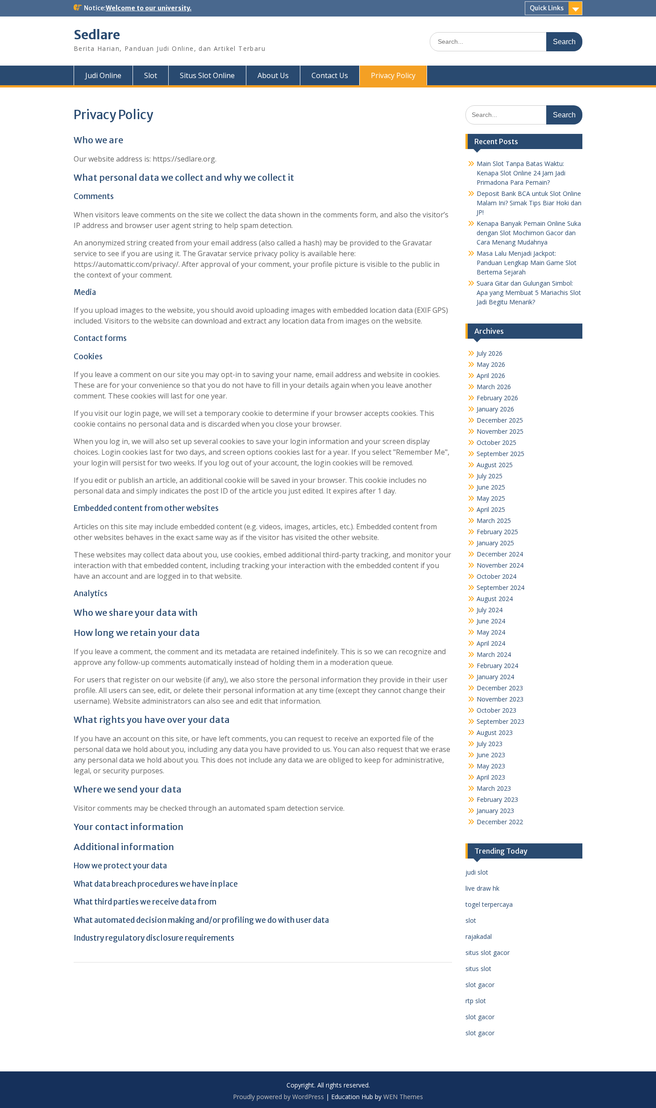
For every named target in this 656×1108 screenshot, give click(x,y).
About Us (273, 75)
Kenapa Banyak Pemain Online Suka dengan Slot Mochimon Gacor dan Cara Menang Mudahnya (529, 232)
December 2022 (500, 822)
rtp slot (475, 1000)
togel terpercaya (489, 904)
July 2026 (489, 353)
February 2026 (497, 398)
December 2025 (500, 420)
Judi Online (103, 75)
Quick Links (547, 8)
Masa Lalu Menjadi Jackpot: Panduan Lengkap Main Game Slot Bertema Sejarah (527, 262)
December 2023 (500, 688)
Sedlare (97, 35)
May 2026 (491, 364)
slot (470, 920)
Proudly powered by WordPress (278, 1096)
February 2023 (497, 799)
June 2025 (491, 487)
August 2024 (495, 598)
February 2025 (497, 531)
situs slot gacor (487, 952)
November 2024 (500, 565)
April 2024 (491, 643)
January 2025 (495, 543)
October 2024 (496, 576)
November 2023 (500, 699)
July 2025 (489, 476)
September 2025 (500, 453)
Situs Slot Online (207, 75)
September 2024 (500, 587)
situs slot (478, 968)
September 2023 (500, 721)
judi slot (476, 872)
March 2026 (494, 386)
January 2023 (495, 810)
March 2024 (494, 654)
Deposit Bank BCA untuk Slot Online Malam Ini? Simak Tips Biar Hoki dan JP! (529, 202)
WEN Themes (403, 1096)
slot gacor (479, 984)
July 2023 (489, 743)
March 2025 (494, 520)
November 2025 (500, 431)
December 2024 (500, 554)
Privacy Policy (393, 75)
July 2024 (489, 610)
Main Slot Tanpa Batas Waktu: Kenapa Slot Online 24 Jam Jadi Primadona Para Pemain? (521, 173)
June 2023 (491, 755)
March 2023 (494, 788)
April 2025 (491, 509)
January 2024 (495, 676)
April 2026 (491, 375)
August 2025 (495, 465)
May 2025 (491, 498)
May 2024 (491, 632)
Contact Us (329, 75)
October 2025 (496, 442)
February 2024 (497, 665)
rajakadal (478, 936)
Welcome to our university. (148, 8)
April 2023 (491, 777)
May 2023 (491, 766)
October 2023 (496, 710)
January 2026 (495, 409)
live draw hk (482, 888)
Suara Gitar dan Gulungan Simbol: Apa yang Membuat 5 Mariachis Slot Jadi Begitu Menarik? (529, 292)
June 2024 (491, 621)
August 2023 (495, 732)
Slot (150, 75)
